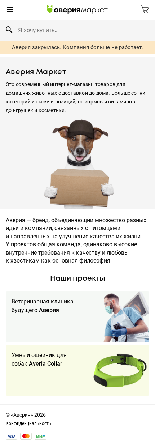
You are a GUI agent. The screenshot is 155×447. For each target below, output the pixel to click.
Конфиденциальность (28, 423)
